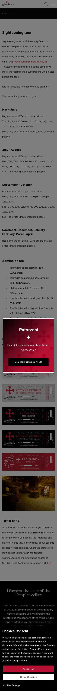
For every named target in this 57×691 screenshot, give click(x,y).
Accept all (29, 669)
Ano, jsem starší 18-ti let (28, 362)
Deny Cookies (28, 677)
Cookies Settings (11, 685)
